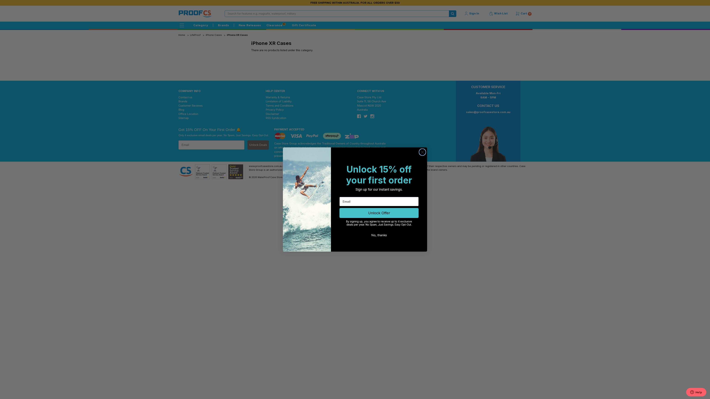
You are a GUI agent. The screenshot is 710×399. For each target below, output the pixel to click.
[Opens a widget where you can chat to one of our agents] (696, 392)
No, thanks (379, 235)
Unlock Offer (379, 213)
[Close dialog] (422, 152)
